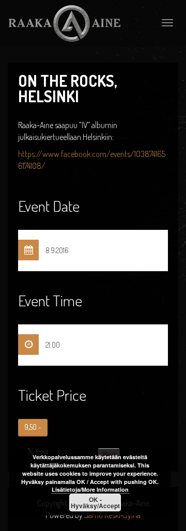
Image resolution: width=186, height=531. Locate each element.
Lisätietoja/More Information (90, 489)
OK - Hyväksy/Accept (95, 502)
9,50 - (32, 427)
